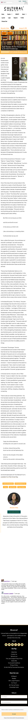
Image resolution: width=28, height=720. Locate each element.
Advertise (14, 652)
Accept (14, 714)
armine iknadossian (8, 483)
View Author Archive (14, 512)
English (4, 2)
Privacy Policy (14, 665)
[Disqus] (14, 557)
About (23, 14)
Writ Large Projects (14, 680)
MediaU (14, 678)
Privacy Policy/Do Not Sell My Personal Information (14, 717)
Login (20, 1)
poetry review (21, 487)
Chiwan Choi (4, 21)
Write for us (14, 656)
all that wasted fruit (20, 483)
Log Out (3, 17)
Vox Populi (14, 683)
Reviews (10, 33)
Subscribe (14, 660)
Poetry (4, 33)
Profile (22, 17)
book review (13, 487)
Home (3, 14)
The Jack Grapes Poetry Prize (14, 658)
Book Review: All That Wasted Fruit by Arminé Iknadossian (14, 47)
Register (24, 1)
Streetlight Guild (14, 687)
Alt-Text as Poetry (14, 685)
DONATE (17, 14)
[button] (14, 52)
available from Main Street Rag (9, 477)
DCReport (14, 676)
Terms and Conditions (14, 663)
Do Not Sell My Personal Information (14, 667)
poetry (5, 487)
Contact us (14, 654)
